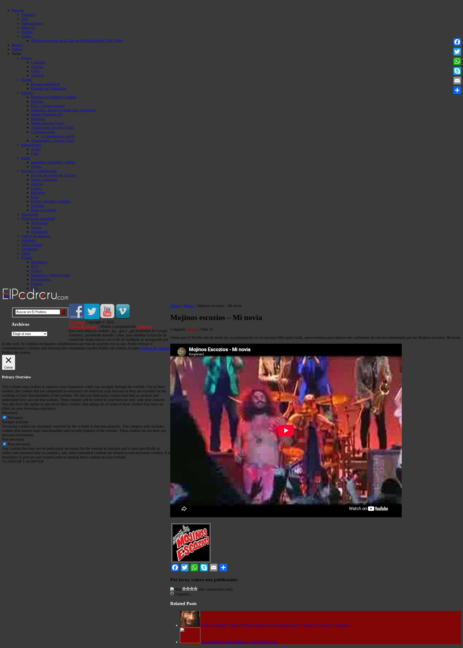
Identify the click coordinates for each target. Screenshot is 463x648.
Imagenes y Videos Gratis (50, 275)
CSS (34, 288)
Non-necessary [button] (13, 439)
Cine (34, 153)
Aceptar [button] (134, 348)
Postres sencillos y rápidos (51, 201)
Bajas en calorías (43, 210)
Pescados (38, 193)
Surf (24, 19)
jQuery (36, 271)
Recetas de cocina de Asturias (53, 175)
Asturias (37, 67)
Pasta (35, 197)
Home (175, 306)
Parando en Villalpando (49, 88)
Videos (17, 49)
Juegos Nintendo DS (46, 114)
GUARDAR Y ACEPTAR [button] (23, 461)
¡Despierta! (29, 249)
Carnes (36, 188)
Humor (26, 80)
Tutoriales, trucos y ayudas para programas (63, 110)
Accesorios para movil (58, 136)
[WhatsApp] (457, 61)
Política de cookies (83, 326)
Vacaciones (29, 214)
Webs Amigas (31, 245)
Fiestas (26, 58)
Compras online (43, 132)
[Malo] (176, 589)
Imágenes (38, 119)
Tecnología (39, 223)
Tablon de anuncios (36, 236)
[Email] (457, 80)
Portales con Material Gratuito (53, 97)
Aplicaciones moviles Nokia (52, 127)
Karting (27, 32)
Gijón (35, 71)
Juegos (36, 227)
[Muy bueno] (192, 589)
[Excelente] (195, 589)
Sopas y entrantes (44, 179)
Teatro (36, 149)
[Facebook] (457, 42)
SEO (34, 266)
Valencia (37, 75)
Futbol (26, 36)
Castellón (38, 62)
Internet (27, 93)
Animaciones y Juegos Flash (52, 140)
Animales (28, 240)
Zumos (36, 166)
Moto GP (28, 28)
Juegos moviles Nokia (47, 123)
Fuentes (37, 284)
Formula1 (28, 15)
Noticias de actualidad (38, 219)
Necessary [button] (10, 413)
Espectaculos (31, 145)
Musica (17, 45)
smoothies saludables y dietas (53, 162)
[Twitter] (457, 51)
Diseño (26, 258)
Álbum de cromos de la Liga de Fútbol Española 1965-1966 (76, 41)
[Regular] (184, 589)
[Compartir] (457, 90)
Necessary (15, 418)
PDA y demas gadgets (48, 106)
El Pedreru (77, 322)
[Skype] (457, 71)
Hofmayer (144, 326)
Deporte (18, 10)
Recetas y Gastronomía (38, 171)
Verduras (37, 206)
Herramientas (41, 279)
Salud (25, 158)
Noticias (37, 101)
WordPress (39, 262)
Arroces (37, 184)
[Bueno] (188, 589)
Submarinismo (32, 23)
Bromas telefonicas (45, 84)
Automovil (39, 232)
